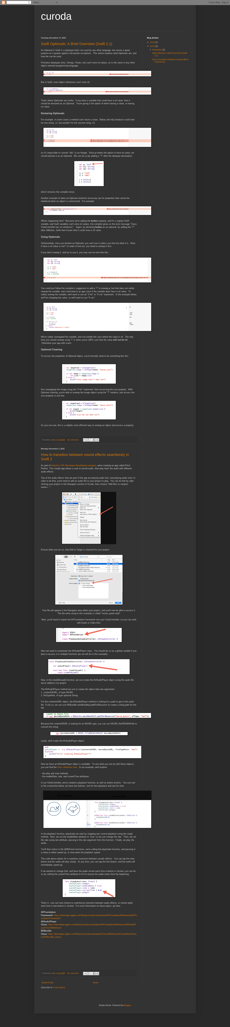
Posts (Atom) (59, 987)
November (157, 50)
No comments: (73, 440)
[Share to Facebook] (94, 440)
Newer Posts (47, 982)
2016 (152, 42)
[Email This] (84, 440)
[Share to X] (91, 440)
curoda (56, 16)
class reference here (67, 767)
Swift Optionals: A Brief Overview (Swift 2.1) (76, 44)
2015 (152, 46)
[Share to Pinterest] (97, 440)
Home (95, 982)
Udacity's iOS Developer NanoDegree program (73, 465)
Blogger (127, 1005)
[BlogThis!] (88, 440)
